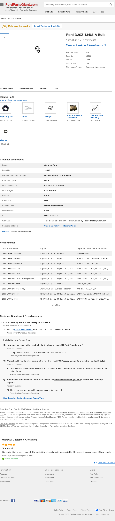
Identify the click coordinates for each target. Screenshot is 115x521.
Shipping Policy (51, 226)
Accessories (98, 12)
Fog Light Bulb (61, 413)
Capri (15, 419)
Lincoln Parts (64, 12)
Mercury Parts (82, 12)
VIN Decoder (5, 481)
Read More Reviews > (106, 463)
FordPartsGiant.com (7, 424)
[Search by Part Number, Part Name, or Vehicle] (110, 4)
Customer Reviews (7, 478)
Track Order (49, 478)
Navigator (104, 417)
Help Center (49, 481)
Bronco (53, 417)
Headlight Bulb (38, 345)
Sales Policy (59, 510)
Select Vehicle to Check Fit (47, 26)
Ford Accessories (96, 478)
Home (2, 19)
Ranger (65, 417)
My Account (49, 474)
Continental (88, 417)
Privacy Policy (86, 510)
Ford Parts (48, 12)
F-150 (59, 417)
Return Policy (69, 226)
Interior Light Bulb (86, 413)
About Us (3, 474)
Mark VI (97, 417)
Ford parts (54, 426)
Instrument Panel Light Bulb (67, 379)
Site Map (93, 481)
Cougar (20, 419)
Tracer (26, 419)
